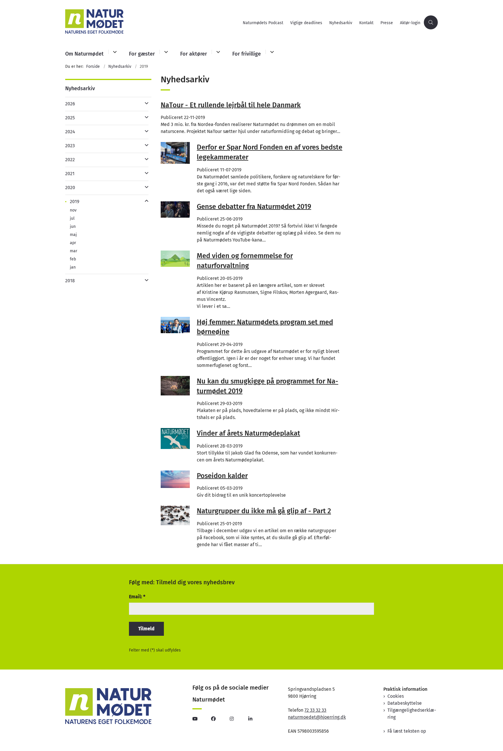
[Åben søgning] (431, 22)
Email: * (137, 596)
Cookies (395, 696)
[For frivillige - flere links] (271, 52)
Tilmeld (146, 628)
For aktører (193, 54)
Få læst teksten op (406, 731)
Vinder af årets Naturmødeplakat (248, 433)
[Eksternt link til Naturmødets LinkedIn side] (257, 718)
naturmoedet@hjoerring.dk (317, 717)
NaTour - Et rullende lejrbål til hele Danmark (231, 105)
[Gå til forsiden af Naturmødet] (152, 22)
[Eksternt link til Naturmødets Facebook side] (220, 718)
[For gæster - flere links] (165, 52)
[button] (145, 103)
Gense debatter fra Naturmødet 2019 (254, 206)
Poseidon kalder (222, 475)
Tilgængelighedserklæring (411, 713)
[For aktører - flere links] (217, 52)
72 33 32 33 (315, 710)
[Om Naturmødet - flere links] (114, 52)
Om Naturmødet (84, 54)
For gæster (142, 54)
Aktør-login (410, 23)
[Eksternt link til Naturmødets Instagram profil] (239, 718)
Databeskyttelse (404, 703)
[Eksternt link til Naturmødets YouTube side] (201, 718)
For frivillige (246, 54)
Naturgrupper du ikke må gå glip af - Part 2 (264, 511)
